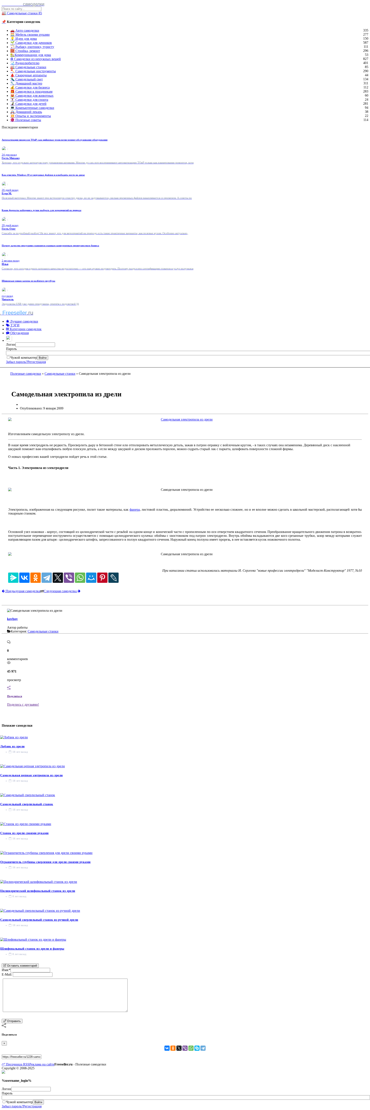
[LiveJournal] (113, 578)
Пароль (11, 349)
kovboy (12, 619)
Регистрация (36, 362)
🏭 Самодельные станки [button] (22, 13)
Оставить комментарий (21, 965)
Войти (42, 357)
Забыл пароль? (16, 362)
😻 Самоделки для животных (32, 95)
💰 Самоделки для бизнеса (30, 87)
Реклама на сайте (41, 1064)
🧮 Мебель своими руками (30, 34)
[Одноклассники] (35, 578)
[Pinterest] (102, 578)
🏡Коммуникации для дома (30, 55)
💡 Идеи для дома (23, 38)
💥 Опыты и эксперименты (30, 116)
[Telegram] (47, 578)
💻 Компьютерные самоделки (32, 108)
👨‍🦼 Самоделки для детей (28, 104)
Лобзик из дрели (12, 746)
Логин (10, 344)
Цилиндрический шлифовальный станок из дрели (37, 891)
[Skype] (197, 1048)
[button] (9, 340)
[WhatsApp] (80, 578)
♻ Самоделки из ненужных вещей (35, 59)
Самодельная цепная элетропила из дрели (31, 775)
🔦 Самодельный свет (26, 79)
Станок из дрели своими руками (24, 833)
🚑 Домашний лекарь (26, 112)
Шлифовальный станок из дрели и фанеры (32, 948)
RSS (25, 1064)
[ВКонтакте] (24, 578)
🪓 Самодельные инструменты (33, 71)
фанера (135, 509)
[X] (58, 578)
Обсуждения (19, 333)
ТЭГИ (14, 325)
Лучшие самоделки (23, 321)
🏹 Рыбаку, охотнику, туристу (32, 47)
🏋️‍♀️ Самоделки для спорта (29, 99)
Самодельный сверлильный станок (26, 804)
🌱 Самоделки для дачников (31, 43)
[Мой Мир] (91, 578)
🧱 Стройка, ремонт (25, 51)
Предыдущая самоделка (22, 591)
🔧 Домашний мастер (26, 83)
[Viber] (69, 578)
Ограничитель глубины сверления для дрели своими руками (45, 862)
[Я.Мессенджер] (13, 578)
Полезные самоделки (25, 373)
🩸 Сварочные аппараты (28, 75)
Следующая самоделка (61, 591)
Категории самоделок (25, 329)
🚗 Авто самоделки (24, 30)
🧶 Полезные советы (25, 120)
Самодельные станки (60, 373)
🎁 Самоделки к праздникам (31, 91)
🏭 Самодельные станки (28, 67)
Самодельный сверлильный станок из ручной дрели (39, 919)
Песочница (13, 1064)
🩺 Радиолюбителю (24, 63)
